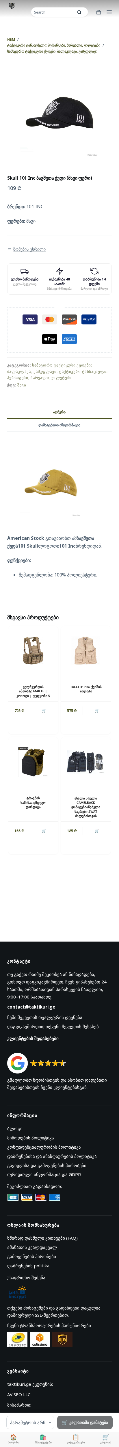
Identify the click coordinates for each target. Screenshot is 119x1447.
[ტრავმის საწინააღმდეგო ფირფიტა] (33, 762)
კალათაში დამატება (88, 1422)
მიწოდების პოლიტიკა (30, 1138)
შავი (21, 385)
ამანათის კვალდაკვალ (32, 1247)
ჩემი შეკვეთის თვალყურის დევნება (44, 1017)
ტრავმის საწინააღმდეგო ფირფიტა (33, 802)
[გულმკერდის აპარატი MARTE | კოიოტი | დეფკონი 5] (33, 651)
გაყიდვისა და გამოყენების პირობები (46, 1165)
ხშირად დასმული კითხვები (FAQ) (42, 1238)
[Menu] (109, 12)
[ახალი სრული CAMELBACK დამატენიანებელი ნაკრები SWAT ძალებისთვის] (86, 762)
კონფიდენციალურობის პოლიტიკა (44, 1147)
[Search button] (79, 12)
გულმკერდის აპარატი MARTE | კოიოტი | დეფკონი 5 (33, 691)
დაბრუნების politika (28, 1266)
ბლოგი (15, 1128)
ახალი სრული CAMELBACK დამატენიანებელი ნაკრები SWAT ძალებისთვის (85, 807)
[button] (26, 249)
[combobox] (53, 12)
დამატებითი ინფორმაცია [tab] (59, 425)
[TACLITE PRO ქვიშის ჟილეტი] (86, 651)
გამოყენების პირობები (31, 1256)
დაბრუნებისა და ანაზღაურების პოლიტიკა (52, 1156)
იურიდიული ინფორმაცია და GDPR (44, 1174)
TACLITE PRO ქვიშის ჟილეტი (86, 689)
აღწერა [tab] (59, 412)
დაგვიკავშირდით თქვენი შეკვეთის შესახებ (53, 1026)
